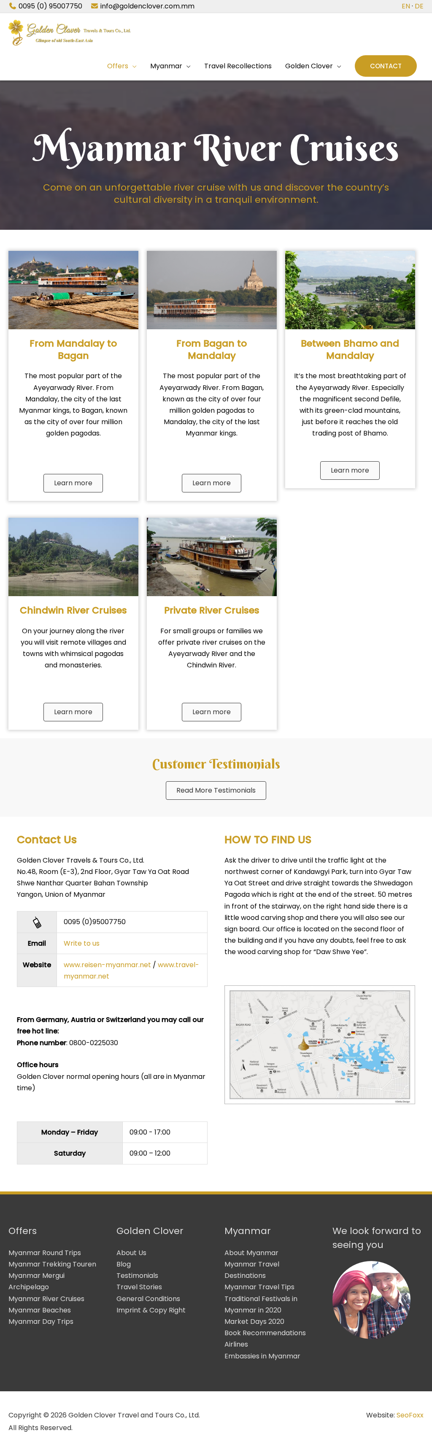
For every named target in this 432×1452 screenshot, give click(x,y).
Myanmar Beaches (39, 1310)
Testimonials (137, 1275)
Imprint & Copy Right (151, 1310)
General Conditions (148, 1299)
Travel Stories (139, 1287)
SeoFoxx (410, 1415)
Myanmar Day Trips (40, 1321)
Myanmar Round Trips (44, 1253)
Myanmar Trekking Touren (52, 1264)
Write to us (82, 943)
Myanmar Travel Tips (259, 1287)
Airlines (236, 1344)
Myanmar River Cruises (46, 1299)
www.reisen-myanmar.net (107, 965)
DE (419, 6)
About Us (131, 1253)
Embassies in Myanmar (262, 1356)
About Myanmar (251, 1253)
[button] (386, 66)
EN (406, 6)
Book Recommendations (265, 1333)
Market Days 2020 (254, 1321)
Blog (123, 1264)
